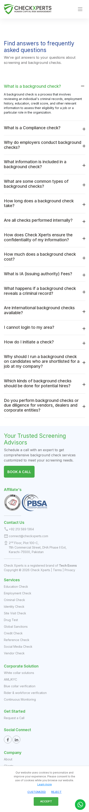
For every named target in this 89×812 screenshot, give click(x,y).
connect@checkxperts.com (28, 536)
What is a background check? (33, 86)
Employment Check (17, 593)
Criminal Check (14, 600)
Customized (36, 792)
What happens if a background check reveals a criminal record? (40, 291)
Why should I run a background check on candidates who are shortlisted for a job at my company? (41, 361)
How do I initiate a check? (29, 342)
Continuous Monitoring (20, 699)
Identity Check (14, 606)
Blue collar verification (19, 686)
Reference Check (16, 640)
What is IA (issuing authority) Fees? (38, 273)
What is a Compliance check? (32, 127)
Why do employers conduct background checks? (42, 145)
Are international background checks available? (39, 310)
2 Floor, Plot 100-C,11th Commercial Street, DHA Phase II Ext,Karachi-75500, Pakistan (38, 547)
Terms (57, 570)
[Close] (84, 770)
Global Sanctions (16, 626)
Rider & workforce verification (25, 693)
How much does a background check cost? (40, 257)
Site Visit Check (15, 613)
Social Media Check (18, 646)
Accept (46, 801)
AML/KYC (10, 679)
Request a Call (14, 718)
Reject (56, 792)
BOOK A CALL (19, 472)
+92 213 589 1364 (21, 529)
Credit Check (13, 633)
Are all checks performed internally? (38, 220)
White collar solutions (19, 673)
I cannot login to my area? (29, 327)
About (8, 759)
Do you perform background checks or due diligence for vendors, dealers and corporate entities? (41, 405)
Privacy (70, 570)
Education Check (16, 586)
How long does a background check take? (39, 203)
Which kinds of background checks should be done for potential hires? (38, 383)
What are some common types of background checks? (36, 184)
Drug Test (11, 620)
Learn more (44, 784)
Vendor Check (14, 653)
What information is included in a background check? (35, 164)
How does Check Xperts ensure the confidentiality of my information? (38, 237)
